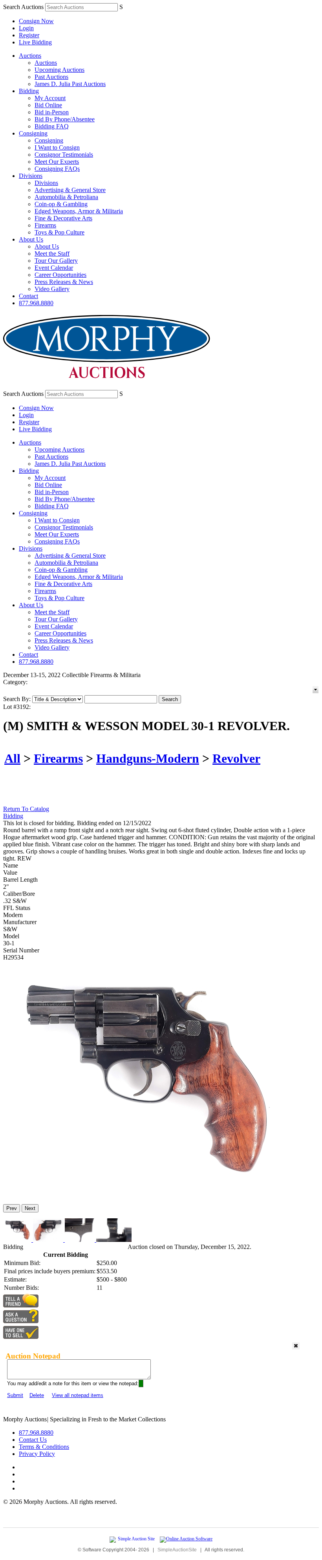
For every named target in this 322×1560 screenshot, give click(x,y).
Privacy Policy (37, 1453)
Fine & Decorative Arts (63, 218)
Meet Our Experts (57, 161)
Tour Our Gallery (56, 260)
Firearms (45, 225)
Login (26, 28)
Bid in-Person (52, 112)
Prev (11, 1208)
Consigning (33, 133)
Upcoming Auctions (59, 69)
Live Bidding (35, 42)
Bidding (29, 91)
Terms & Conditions (44, 1446)
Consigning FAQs (57, 168)
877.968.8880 (36, 303)
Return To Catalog (26, 809)
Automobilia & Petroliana (66, 197)
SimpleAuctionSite (177, 1550)
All (12, 758)
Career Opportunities (60, 274)
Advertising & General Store (70, 190)
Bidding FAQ (52, 126)
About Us (31, 239)
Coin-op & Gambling (61, 204)
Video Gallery (52, 289)
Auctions (30, 55)
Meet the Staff (52, 253)
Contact (28, 296)
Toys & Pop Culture (59, 232)
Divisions (30, 175)
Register (29, 35)
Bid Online (48, 105)
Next (30, 1208)
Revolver (236, 758)
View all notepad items (77, 1395)
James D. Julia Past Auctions (70, 84)
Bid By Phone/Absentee (65, 119)
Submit (15, 1395)
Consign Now (36, 21)
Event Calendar (54, 267)
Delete (36, 1395)
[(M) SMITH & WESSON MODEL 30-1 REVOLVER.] (144, 1194)
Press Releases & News (64, 281)
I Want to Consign (57, 147)
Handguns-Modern (147, 758)
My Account (50, 98)
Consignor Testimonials (64, 154)
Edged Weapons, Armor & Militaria (79, 211)
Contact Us (33, 1439)
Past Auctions (51, 76)
